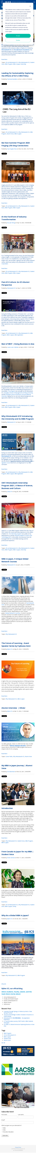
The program (11, 391)
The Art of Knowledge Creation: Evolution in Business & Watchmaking (18, 1015)
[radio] (18, 1128)
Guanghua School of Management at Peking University (18, 393)
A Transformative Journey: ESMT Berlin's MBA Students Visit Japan (18, 1022)
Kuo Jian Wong (11, 223)
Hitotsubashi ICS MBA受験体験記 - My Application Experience (17, 1018)
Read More (4, 59)
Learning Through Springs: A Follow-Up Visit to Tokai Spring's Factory (18, 1012)
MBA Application (19, 335)
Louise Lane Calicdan (12, 347)
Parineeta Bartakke (12, 79)
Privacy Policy (18, 1147)
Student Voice (21, 841)
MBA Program (8, 64)
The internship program (15, 534)
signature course (6, 463)
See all (3, 1043)
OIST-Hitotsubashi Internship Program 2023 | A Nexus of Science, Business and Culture (17, 486)
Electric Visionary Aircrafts (18, 745)
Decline (18, 40)
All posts (4, 984)
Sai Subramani (11, 771)
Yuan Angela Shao (12, 149)
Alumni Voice (10, 134)
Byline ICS (9, 649)
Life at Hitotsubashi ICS (12, 62)
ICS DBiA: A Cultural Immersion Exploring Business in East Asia (19, 1025)
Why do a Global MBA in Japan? (15, 915)
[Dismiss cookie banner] (30, 6)
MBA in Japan (16, 64)
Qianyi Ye (9, 491)
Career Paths (9, 756)
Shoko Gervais (11, 857)
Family (14, 906)
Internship (23, 64)
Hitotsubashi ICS (6, 50)
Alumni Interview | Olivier (13, 708)
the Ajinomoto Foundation (22, 50)
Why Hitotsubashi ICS (24, 62)
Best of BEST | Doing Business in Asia (18, 344)
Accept (18, 35)
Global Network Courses (12, 613)
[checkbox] (18, 1130)
